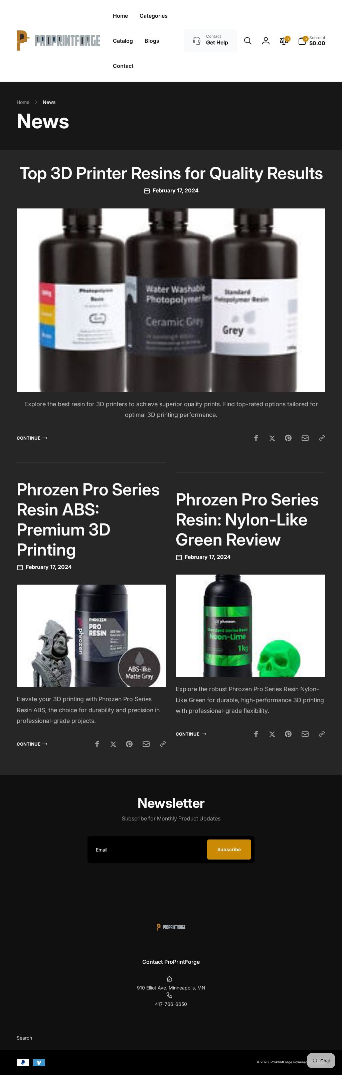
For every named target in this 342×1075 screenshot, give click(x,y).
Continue (28, 438)
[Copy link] (322, 438)
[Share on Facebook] (256, 438)
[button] (247, 40)
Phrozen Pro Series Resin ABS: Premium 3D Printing (88, 519)
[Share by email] (305, 438)
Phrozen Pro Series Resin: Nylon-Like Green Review (247, 519)
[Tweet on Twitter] (272, 438)
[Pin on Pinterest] (288, 438)
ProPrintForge (281, 1062)
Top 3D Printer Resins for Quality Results (171, 173)
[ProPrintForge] (171, 944)
